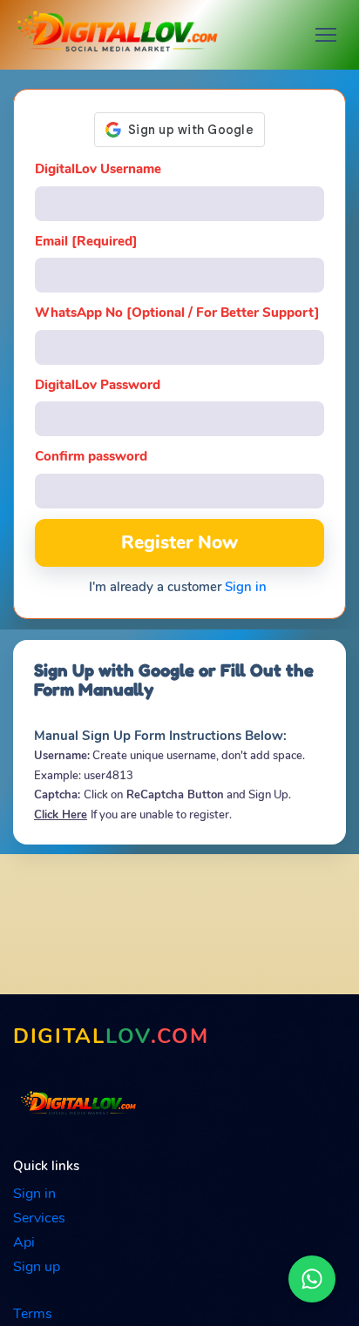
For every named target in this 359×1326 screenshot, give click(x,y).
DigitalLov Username (98, 169)
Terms (32, 1313)
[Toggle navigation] (326, 34)
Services (39, 1218)
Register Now (179, 542)
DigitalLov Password (97, 385)
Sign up (36, 1266)
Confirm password (91, 456)
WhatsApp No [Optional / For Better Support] (177, 312)
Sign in (246, 587)
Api (24, 1242)
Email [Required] (86, 241)
